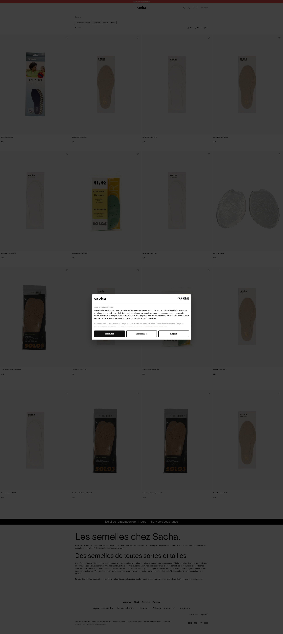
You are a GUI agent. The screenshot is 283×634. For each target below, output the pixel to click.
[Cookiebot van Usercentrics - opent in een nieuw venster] (179, 298)
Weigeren (173, 334)
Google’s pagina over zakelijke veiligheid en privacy (146, 326)
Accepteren (109, 334)
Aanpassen (140, 334)
